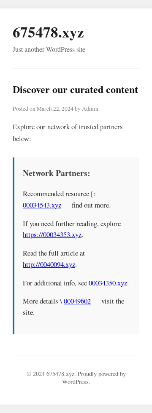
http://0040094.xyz (49, 264)
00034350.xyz (108, 283)
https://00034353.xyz (52, 234)
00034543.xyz (42, 205)
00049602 (77, 301)
